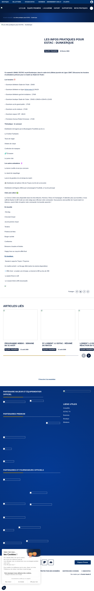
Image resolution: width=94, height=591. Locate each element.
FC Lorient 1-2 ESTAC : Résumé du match (57, 344)
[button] (89, 356)
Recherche (91, 8)
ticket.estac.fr (29, 89)
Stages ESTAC (30, 2)
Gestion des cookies (71, 571)
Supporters (67, 8)
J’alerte (66, 2)
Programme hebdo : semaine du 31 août (19, 344)
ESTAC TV (66, 411)
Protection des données (50, 571)
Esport (57, 8)
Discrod (51, 562)
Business (42, 2)
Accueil (5, 17)
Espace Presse (82, 562)
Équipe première (34, 8)
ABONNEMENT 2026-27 (54, 2)
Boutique (5, 2)
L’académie (47, 8)
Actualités (10, 17)
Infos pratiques (81, 8)
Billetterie (17, 2)
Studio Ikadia (85, 574)
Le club (22, 8)
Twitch (44, 562)
